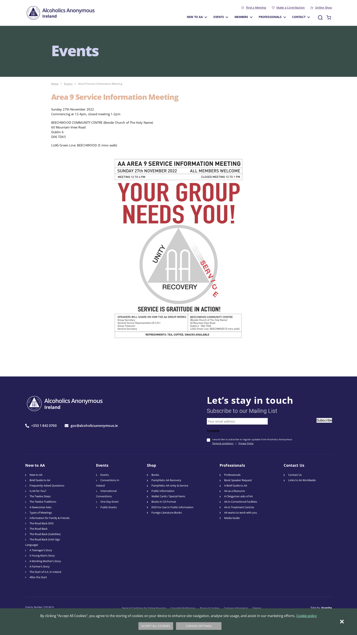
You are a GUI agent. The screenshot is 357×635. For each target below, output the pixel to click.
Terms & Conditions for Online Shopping (144, 608)
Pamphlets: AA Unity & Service (169, 485)
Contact (298, 17)
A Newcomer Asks (40, 507)
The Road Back (39, 529)
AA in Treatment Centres (239, 507)
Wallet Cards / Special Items (168, 496)
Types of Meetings (41, 512)
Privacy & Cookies (209, 608)
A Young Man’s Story (42, 555)
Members (241, 17)
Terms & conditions (222, 443)
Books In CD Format (163, 501)
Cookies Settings (199, 626)
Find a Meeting (256, 7)
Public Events (108, 507)
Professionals (270, 17)
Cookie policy (306, 616)
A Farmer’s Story (40, 566)
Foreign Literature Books (166, 512)
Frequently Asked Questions (47, 485)
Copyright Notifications (183, 608)
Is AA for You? (38, 491)
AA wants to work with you (240, 512)
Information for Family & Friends (49, 518)
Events (218, 17)
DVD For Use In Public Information (172, 507)
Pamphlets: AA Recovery (166, 480)
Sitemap (256, 608)
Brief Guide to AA (40, 480)
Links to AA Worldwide (302, 480)
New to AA (195, 17)
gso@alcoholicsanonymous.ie (94, 425)
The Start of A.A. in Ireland (45, 572)
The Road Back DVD (42, 523)
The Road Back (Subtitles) (45, 534)
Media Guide (232, 518)
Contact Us (295, 475)
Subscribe (324, 420)
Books (155, 475)
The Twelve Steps (40, 496)
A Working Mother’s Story (45, 561)
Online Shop (323, 7)
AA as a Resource (234, 491)
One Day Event (109, 501)
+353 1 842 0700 (43, 426)
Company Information (236, 608)
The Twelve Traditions (43, 501)
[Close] (342, 621)
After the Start (38, 577)
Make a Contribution (290, 7)
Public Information (162, 491)
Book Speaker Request (238, 480)
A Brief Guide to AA (235, 485)
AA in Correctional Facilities (240, 501)
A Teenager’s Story (41, 550)
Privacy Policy (246, 443)
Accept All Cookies (155, 626)
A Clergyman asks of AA (238, 496)
